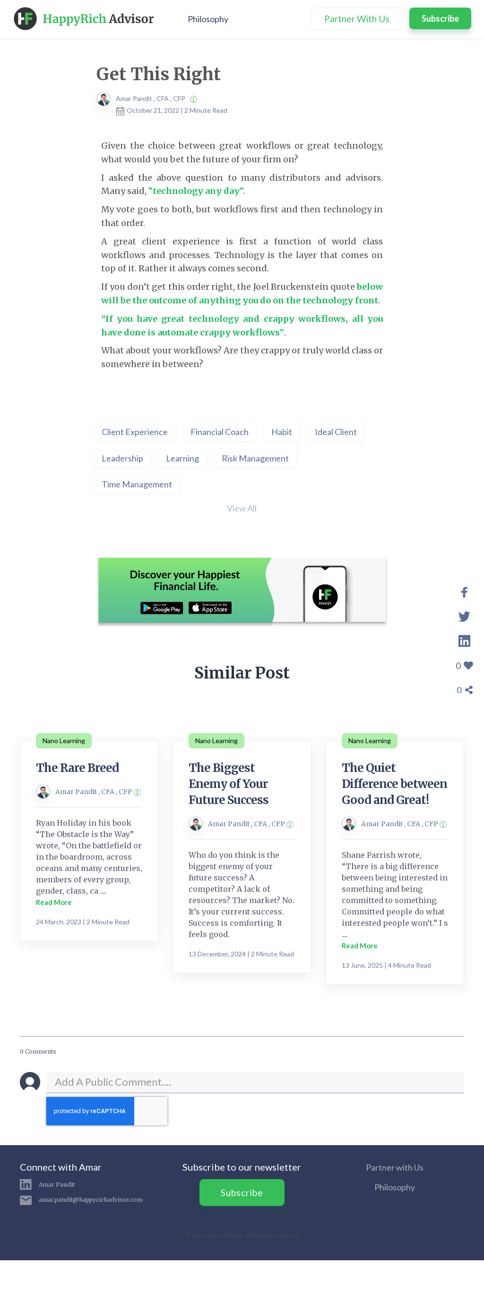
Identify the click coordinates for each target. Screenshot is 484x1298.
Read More (54, 902)
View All (242, 508)
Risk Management (255, 458)
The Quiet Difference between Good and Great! (394, 784)
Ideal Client (336, 432)
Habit (281, 432)
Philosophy (208, 19)
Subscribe (440, 18)
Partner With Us (356, 18)
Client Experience (135, 432)
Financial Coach (219, 432)
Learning (182, 458)
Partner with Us (395, 1167)
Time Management (137, 484)
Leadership (122, 458)
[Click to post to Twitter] (464, 615)
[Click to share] (464, 591)
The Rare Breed (77, 768)
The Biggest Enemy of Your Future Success (228, 784)
